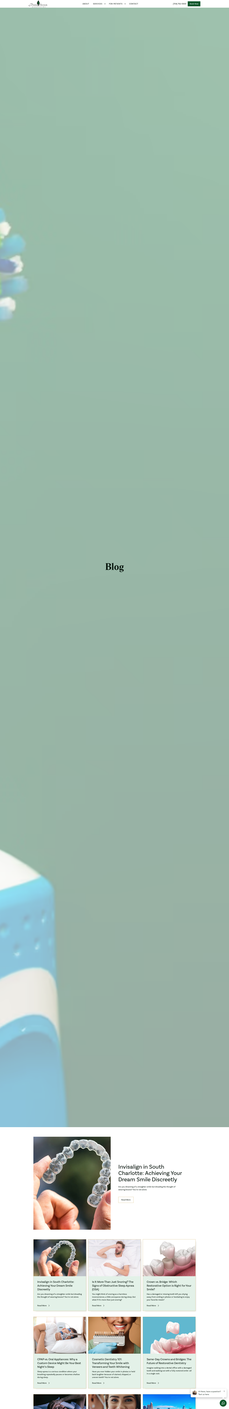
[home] (38, 3)
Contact (133, 4)
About (86, 4)
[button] (99, 4)
